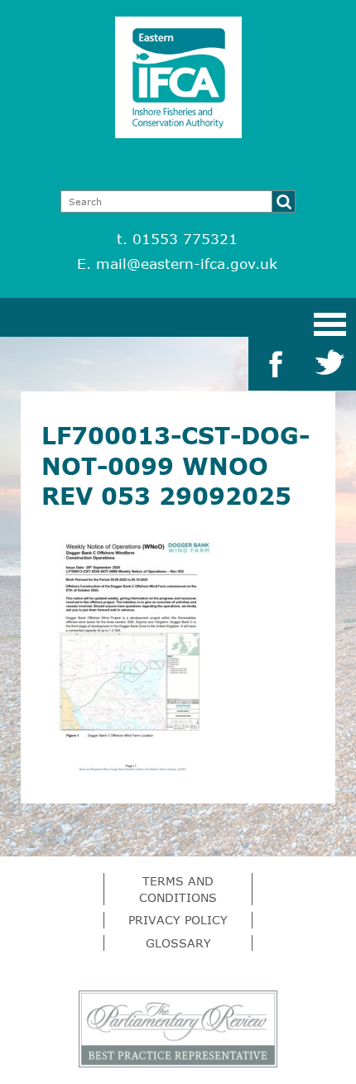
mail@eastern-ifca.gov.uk (186, 263)
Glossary (178, 943)
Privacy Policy (178, 920)
